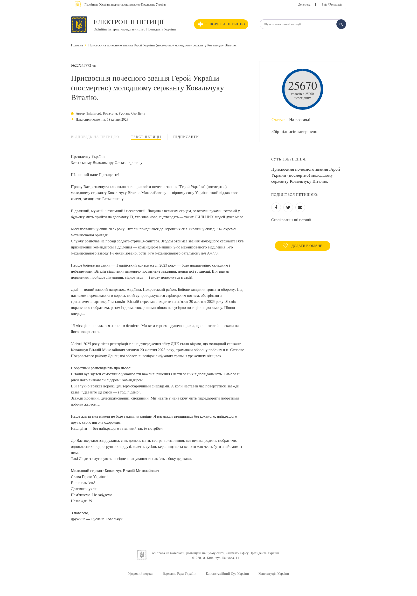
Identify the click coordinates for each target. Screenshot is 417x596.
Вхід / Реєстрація (332, 4)
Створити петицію (225, 24)
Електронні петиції (129, 21)
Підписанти (186, 136)
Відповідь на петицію (95, 136)
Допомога (304, 4)
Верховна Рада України (179, 573)
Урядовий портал (140, 573)
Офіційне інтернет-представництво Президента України (135, 29)
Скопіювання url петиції (291, 219)
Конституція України (273, 573)
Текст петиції (146, 136)
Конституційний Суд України (227, 573)
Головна (77, 45)
